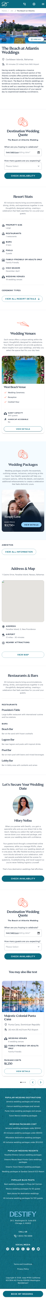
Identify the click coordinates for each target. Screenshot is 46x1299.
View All (36, 40)
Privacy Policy (23, 1269)
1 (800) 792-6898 (24, 1236)
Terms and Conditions (23, 1264)
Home (4, 11)
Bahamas (28, 59)
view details (31, 525)
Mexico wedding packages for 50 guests (23, 1189)
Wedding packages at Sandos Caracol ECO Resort (23, 1171)
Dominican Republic (30, 1024)
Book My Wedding (22, 1294)
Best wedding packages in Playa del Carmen (23, 1184)
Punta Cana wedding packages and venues (23, 1111)
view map (23, 654)
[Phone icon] (24, 4)
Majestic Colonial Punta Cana (20, 1018)
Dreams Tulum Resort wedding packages (23, 1167)
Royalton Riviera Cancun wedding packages (23, 1155)
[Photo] (23, 28)
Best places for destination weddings (23, 1193)
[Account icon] (34, 4)
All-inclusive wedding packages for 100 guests (23, 1198)
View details (28, 1072)
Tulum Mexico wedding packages (23, 1116)
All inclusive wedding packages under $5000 (23, 1133)
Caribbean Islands (14, 59)
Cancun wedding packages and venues (23, 1106)
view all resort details (21, 298)
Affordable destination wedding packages (23, 1137)
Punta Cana (14, 1024)
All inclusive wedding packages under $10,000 (23, 1142)
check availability (23, 878)
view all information (19, 551)
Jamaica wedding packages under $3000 (23, 1128)
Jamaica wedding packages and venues (23, 1101)
